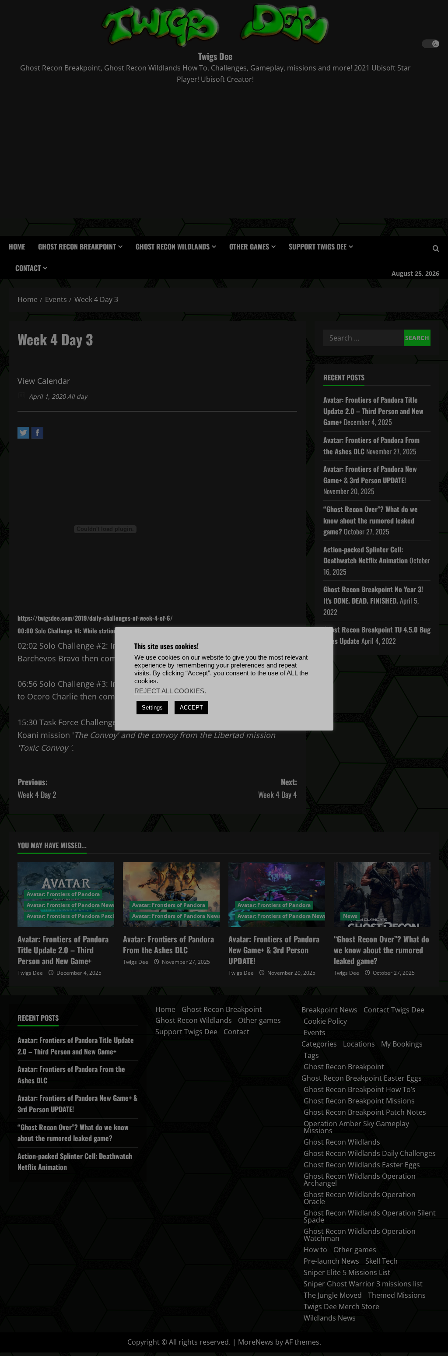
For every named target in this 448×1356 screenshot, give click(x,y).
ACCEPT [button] (191, 707)
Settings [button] (152, 707)
